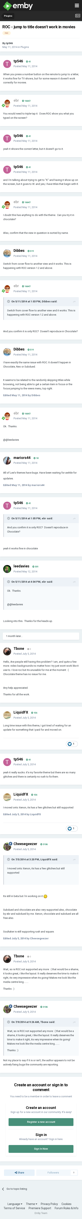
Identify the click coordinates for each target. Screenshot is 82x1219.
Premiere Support (40, 1208)
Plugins (24, 47)
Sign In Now (41, 1148)
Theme (31, 1204)
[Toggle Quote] (9, 301)
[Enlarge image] (45, 896)
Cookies (66, 1204)
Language (14, 1204)
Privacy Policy (49, 1204)
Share (20, 1172)
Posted (25, 66)
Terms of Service (14, 1208)
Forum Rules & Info (66, 1208)
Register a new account (41, 1121)
